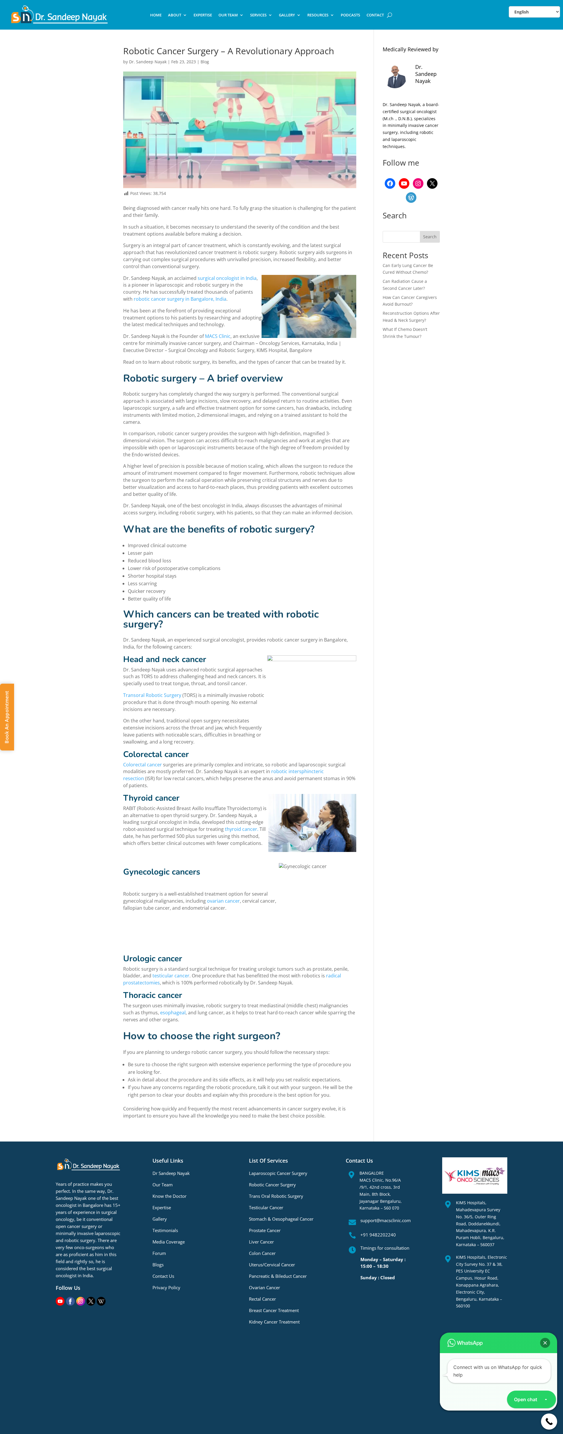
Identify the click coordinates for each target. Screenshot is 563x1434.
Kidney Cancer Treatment (274, 1322)
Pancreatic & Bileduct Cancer (278, 1276)
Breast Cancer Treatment (274, 1310)
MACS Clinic (217, 336)
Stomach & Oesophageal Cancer (281, 1219)
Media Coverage (168, 1242)
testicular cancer (170, 975)
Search (430, 236)
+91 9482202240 (378, 1235)
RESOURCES (317, 15)
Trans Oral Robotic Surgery (276, 1196)
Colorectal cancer (142, 764)
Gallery (159, 1219)
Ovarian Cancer (264, 1287)
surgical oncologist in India (227, 278)
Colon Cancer (262, 1253)
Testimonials (165, 1230)
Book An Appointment (7, 717)
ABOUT (174, 15)
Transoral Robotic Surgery (152, 695)
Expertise (161, 1207)
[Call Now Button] (549, 1421)
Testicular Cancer (266, 1207)
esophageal (173, 1012)
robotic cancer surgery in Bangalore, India (180, 299)
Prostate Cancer (265, 1230)
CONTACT (375, 15)
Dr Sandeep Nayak (171, 1173)
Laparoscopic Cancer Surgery (278, 1173)
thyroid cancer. (241, 829)
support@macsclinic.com (385, 1220)
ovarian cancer (223, 901)
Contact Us (163, 1276)
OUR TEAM (228, 15)
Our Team (162, 1185)
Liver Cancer (261, 1242)
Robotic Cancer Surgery (272, 1185)
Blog (205, 61)
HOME (156, 15)
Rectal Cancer (262, 1299)
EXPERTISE (203, 15)
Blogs (158, 1265)
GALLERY (287, 15)
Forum (159, 1253)
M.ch (389, 118)
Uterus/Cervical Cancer (272, 1265)
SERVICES (258, 15)
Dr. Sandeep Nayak (148, 61)
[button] (545, 1343)
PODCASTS (350, 15)
